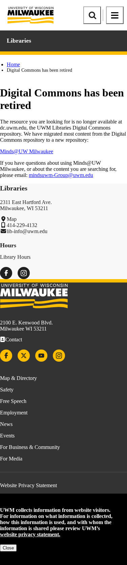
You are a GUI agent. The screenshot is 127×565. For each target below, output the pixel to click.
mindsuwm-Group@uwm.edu (61, 175)
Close (8, 547)
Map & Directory (18, 378)
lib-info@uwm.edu (27, 231)
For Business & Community (30, 447)
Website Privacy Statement (28, 485)
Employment (13, 412)
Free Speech (13, 401)
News (6, 424)
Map (12, 219)
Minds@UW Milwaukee (26, 151)
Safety (7, 389)
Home (13, 64)
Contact (13, 339)
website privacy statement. (30, 534)
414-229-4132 (22, 225)
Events (7, 435)
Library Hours (15, 257)
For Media (11, 458)
